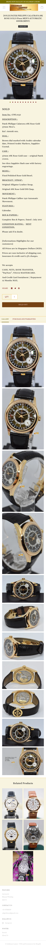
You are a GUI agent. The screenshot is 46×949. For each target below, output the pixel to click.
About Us (5, 935)
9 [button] (30, 102)
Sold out (23, 305)
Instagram (8, 923)
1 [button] (10, 102)
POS (20, 944)
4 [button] (17, 102)
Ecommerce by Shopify (33, 944)
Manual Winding (7, 897)
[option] (23, 65)
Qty (7, 297)
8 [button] (28, 102)
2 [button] (12, 102)
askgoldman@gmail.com (10, 913)
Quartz (4, 900)
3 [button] (15, 102)
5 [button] (20, 102)
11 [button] (35, 102)
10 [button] (33, 102)
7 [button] (25, 102)
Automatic (5, 894)
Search (4, 932)
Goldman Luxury (12, 944)
